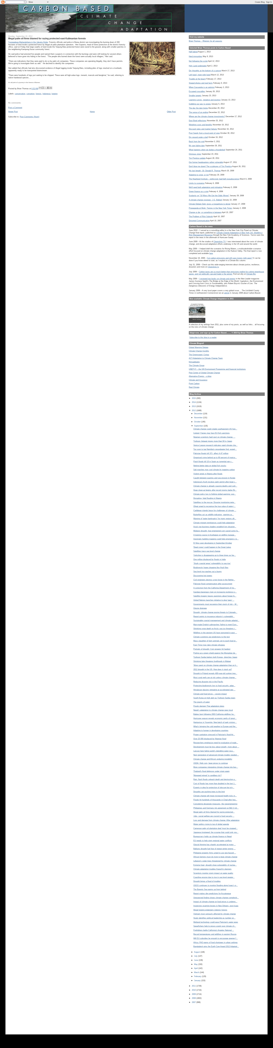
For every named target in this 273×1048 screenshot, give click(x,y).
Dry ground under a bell (198, 137)
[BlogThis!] (42, 87)
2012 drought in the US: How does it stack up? (212, 669)
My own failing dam (197, 146)
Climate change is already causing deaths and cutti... (215, 486)
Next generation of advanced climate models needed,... (216, 755)
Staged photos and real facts (201, 83)
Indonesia (46, 94)
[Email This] (40, 87)
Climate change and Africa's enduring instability (212, 759)
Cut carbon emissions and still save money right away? (230, 258)
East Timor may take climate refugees (209, 645)
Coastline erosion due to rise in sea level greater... (214, 877)
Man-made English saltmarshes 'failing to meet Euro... (215, 625)
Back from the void (196, 141)
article (226, 293)
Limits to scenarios (196, 183)
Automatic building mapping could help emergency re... (216, 539)
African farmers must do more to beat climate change (215, 857)
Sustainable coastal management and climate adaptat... (216, 620)
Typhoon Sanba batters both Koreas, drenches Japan (215, 657)
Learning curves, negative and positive (205, 100)
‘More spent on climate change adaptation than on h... (215, 665)
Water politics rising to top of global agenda (211, 824)
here (211, 253)
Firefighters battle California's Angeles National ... (213, 930)
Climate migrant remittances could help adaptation (214, 523)
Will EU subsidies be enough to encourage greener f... (215, 938)
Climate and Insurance (198, 380)
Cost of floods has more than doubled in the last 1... (214, 783)
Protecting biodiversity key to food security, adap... (214, 686)
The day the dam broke (198, 108)
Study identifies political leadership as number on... (214, 918)
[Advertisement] (201, 1017)
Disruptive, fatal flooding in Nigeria (207, 498)
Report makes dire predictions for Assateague (212, 893)
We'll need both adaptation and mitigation (206, 187)
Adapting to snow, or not (199, 175)
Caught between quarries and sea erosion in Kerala (214, 478)
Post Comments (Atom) (29, 117)
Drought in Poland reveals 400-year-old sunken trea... (215, 673)
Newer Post (13, 112)
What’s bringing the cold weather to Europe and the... (215, 726)
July (196, 956)
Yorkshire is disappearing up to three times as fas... (214, 555)
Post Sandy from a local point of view (204, 133)
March (197, 972)
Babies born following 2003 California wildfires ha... (214, 714)
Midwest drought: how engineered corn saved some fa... (216, 531)
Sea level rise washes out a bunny (207, 571)
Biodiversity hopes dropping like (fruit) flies (210, 567)
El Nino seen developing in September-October (212, 543)
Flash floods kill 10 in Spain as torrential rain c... (213, 461)
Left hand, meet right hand (199, 75)
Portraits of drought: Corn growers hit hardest (211, 649)
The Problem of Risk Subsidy (201, 216)
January (197, 980)
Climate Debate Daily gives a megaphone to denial (209, 204)
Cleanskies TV (220, 241)
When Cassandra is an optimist (202, 87)
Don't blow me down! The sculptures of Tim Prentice (210, 166)
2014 (194, 402)
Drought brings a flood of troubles (207, 881)
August (197, 952)
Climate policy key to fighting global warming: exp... (214, 494)
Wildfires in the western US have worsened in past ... (215, 633)
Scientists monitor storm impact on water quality (213, 873)
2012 (194, 410)
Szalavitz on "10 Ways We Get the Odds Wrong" (209, 196)
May (196, 964)
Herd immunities (195, 56)
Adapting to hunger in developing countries (210, 730)
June (196, 960)
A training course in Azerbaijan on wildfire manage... (214, 535)
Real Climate (194, 387)
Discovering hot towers (202, 576)
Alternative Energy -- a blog (200, 376)
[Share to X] (45, 87)
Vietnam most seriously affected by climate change (214, 914)
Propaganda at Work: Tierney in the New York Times (210, 208)
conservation (20, 94)
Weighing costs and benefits (200, 125)
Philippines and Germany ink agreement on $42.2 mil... (216, 808)
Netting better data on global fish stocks (209, 466)
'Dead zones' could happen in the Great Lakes (212, 547)
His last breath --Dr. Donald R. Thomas (205, 171)
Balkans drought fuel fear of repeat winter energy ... (214, 849)
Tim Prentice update (197, 158)
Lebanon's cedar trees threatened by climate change (214, 861)
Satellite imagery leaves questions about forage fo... (214, 596)
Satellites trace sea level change (206, 551)
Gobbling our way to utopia (200, 104)
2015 (194, 398)
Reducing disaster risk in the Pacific (208, 682)
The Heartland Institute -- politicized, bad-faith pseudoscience (214, 179)
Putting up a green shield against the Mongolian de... (215, 653)
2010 (194, 990)
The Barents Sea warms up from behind (209, 889)
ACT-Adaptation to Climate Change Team (206, 358)
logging (54, 94)
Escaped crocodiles (197, 91)
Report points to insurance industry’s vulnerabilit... (214, 616)
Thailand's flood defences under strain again (211, 771)
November (198, 417)
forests (38, 94)
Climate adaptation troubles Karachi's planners (212, 869)
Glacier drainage (200, 608)
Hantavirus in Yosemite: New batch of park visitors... (215, 722)
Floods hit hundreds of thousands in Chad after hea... (215, 800)
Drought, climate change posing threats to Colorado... (215, 612)
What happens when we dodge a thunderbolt (207, 150)
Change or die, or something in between (205, 212)
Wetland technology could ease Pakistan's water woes (215, 922)
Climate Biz (251, 274)
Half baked (193, 52)
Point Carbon (194, 383)
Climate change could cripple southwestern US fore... (215, 429)
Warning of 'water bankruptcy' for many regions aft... (214, 519)
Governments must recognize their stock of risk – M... (215, 604)
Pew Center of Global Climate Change (204, 373)
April (196, 968)
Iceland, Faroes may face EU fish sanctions (211, 433)
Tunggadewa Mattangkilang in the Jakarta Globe (28, 42)
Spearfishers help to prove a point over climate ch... (214, 926)
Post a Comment (15, 108)
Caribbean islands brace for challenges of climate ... (214, 510)
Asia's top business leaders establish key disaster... (214, 527)
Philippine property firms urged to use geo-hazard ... (214, 853)
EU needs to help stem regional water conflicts (212, 841)
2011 (194, 986)
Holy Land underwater (198, 66)
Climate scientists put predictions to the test (211, 637)
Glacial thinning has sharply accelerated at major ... (214, 845)
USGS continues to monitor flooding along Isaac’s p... (215, 885)
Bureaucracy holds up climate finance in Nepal (212, 836)
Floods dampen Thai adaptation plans (208, 706)
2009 (194, 994)
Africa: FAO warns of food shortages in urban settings (215, 942)
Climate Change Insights (199, 351)
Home (92, 112)
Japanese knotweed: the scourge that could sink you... (215, 832)
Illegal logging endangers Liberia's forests (210, 910)
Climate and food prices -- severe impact (210, 694)
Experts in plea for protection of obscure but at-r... (213, 787)
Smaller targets (195, 95)
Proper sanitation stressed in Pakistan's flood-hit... (214, 735)
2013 (194, 406)
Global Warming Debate (198, 347)
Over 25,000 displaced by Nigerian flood (209, 739)
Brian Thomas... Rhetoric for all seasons (205, 41)
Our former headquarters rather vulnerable (206, 162)
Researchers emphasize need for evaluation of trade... (215, 743)
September (199, 426)
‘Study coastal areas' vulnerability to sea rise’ (212, 563)
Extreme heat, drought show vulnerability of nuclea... (215, 865)
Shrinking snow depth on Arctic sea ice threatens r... (214, 629)
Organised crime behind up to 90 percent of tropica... (215, 457)
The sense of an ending (198, 112)
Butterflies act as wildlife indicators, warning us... (213, 515)
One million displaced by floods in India (209, 559)
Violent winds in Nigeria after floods (207, 474)
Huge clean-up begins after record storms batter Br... (215, 490)
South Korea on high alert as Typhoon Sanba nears (214, 698)
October (197, 422)
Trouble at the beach (197, 79)
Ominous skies (195, 154)
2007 (194, 1002)
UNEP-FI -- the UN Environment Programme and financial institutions (217, 369)
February (198, 976)
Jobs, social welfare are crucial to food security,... (213, 816)
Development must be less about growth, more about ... (216, 747)
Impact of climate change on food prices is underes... (215, 902)
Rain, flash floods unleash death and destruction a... (214, 779)
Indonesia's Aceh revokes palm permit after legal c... (215, 482)
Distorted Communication (199, 221)
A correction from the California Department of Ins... (214, 588)
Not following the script (198, 61)
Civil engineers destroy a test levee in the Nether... (214, 580)
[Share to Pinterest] (50, 87)
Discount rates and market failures (203, 129)
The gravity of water (201, 702)
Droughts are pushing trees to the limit (209, 792)
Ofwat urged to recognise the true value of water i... (214, 506)
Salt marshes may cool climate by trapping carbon (214, 470)
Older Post (171, 112)
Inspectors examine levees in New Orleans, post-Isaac (215, 906)
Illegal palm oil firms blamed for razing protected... (214, 812)
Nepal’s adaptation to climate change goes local (213, 710)
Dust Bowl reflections (197, 121)
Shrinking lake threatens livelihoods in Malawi (212, 661)
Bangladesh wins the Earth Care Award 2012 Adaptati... (216, 946)
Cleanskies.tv (213, 267)
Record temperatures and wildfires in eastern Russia (214, 934)
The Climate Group (196, 365)
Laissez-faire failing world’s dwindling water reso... (213, 751)
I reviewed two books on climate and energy (217, 279)
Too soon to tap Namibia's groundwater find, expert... (215, 449)
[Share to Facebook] (48, 87)
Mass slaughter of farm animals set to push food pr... (215, 641)
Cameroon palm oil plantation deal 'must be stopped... (215, 828)
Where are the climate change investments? (207, 116)
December (198, 414)
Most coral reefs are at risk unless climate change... (214, 677)
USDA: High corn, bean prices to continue (210, 763)
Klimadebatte (194, 362)
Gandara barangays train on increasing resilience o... (215, 592)
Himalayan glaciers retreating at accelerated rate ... (214, 690)
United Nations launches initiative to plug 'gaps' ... (213, 600)
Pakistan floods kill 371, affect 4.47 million (210, 453)
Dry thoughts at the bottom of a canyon (205, 71)
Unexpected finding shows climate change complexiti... (216, 898)
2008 (194, 998)
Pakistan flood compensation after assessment (212, 584)
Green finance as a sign (198, 191)
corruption (30, 94)
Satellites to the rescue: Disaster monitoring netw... (214, 502)
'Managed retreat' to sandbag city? (207, 775)
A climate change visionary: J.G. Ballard (205, 200)
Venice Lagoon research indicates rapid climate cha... (215, 445)
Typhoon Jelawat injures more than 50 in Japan (212, 441)
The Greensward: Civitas (199, 355)
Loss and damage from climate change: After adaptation (216, 820)
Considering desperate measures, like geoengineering (215, 804)
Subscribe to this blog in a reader (203, 337)
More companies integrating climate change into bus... (215, 767)
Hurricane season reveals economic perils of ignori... (215, 718)
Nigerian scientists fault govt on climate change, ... (214, 437)
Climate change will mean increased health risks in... (215, 796)
